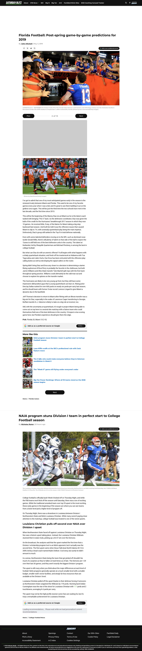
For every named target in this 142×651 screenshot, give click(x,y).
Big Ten (54, 3)
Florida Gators (34, 399)
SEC (42, 3)
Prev (28, 116)
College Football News (37, 617)
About (26, 3)
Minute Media (12, 645)
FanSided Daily (112, 633)
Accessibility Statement (31, 640)
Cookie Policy (93, 637)
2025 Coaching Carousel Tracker (92, 3)
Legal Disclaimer (113, 637)
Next (81, 116)
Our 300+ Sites (93, 633)
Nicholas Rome (27, 424)
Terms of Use (72, 637)
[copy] (34, 48)
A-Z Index (52, 640)
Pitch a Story (27, 637)
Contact (70, 633)
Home (25, 399)
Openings (52, 633)
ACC (60, 3)
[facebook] (129, 3)
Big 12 (47, 3)
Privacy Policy (53, 637)
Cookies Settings (73, 640)
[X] (126, 3)
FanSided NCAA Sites (71, 3)
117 (75, 587)
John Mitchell (26, 44)
